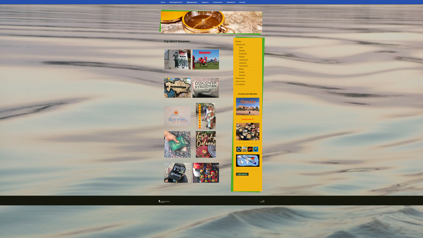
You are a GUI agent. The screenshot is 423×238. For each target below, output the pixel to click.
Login (263, 200)
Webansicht (262, 201)
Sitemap (168, 201)
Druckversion (163, 201)
